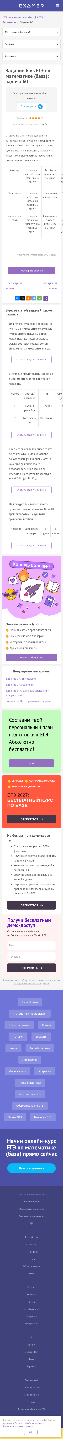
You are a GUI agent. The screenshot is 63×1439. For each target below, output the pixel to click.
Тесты (31, 1359)
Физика (46, 1025)
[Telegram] (33, 298)
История (18, 1036)
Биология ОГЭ (43, 1117)
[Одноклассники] (28, 298)
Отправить (30, 968)
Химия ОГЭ (15, 1117)
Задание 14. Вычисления (21, 678)
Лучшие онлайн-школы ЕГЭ (31, 1409)
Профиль (33, 1251)
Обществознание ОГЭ (30, 1105)
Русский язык (30, 1002)
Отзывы (31, 1402)
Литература (29, 1059)
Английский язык (40, 1048)
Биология (41, 1036)
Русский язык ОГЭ (30, 1082)
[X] (22, 298)
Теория (31, 1344)
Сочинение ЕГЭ (31, 1394)
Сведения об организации (31, 1216)
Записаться (30, 819)
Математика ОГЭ (30, 1094)
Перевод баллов (31, 1387)
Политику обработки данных (28, 1423)
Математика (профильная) (30, 1013)
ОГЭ (31, 1337)
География (44, 1071)
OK (30, 1432)
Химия (13, 1048)
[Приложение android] (31, 1223)
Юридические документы (31, 1208)
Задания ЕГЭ (31, 1351)
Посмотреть (29, 106)
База (33, 1259)
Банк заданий (31, 1380)
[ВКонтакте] (17, 298)
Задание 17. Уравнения (20, 684)
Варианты (31, 1366)
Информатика (17, 1071)
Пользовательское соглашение (18, 1426)
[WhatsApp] (39, 298)
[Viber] (45, 298)
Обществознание (19, 1025)
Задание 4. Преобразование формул (28, 701)
